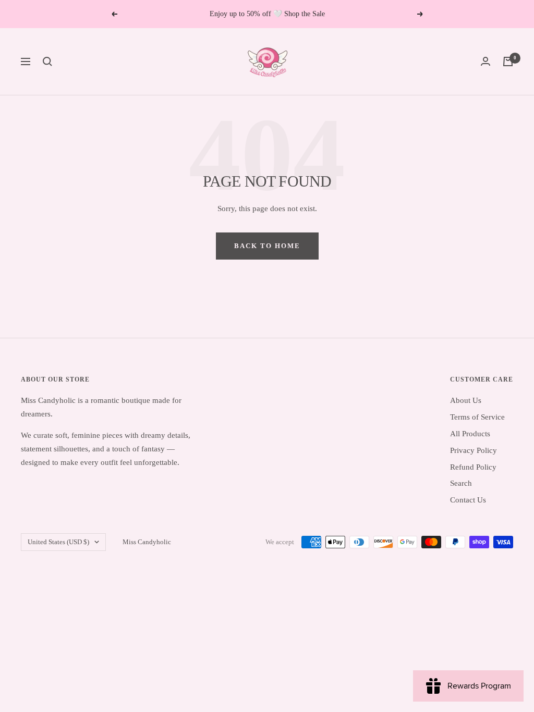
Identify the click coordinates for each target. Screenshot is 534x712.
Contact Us (468, 500)
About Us (465, 400)
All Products (470, 433)
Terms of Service (477, 417)
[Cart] (508, 61)
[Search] (47, 61)
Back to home (267, 246)
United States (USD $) (58, 542)
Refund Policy (473, 467)
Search (461, 483)
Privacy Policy (473, 450)
